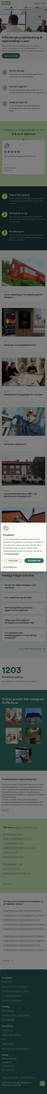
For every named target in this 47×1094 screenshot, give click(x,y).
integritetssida (12, 554)
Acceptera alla (34, 561)
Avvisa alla (13, 561)
